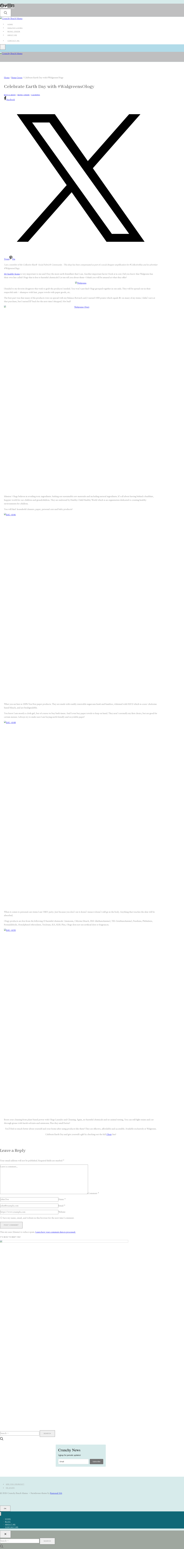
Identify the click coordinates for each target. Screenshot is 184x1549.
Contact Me (14, 41)
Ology (109, 1134)
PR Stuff (10, 1488)
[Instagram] (9, 7)
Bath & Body (10, 95)
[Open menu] (2, 47)
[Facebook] (2, 7)
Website (61, 1212)
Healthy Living (15, 28)
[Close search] (5, 1534)
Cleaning (35, 95)
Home (10, 24)
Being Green (14, 31)
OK (5, 1508)
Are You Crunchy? (15, 1484)
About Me (12, 35)
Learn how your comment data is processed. (55, 1232)
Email (61, 1206)
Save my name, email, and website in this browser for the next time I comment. (38, 1218)
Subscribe (96, 1461)
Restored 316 (56, 1493)
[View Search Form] (5, 13)
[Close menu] (0, 1514)
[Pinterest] (12, 7)
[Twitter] (5, 7)
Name (62, 1199)
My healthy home (12, 274)
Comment (93, 1193)
